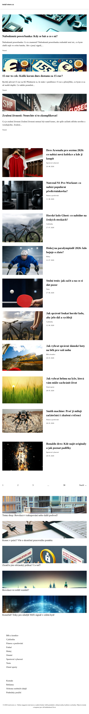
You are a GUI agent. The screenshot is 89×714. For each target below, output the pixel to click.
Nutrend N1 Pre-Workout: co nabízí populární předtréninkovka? (63, 187)
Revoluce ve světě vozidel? (15, 590)
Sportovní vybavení (52, 163)
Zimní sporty (50, 387)
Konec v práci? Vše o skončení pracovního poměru (27, 540)
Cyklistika (49, 224)
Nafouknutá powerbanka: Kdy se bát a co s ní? (30, 36)
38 (64, 485)
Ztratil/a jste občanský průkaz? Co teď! (21, 565)
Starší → (83, 485)
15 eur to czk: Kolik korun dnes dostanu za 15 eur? (32, 75)
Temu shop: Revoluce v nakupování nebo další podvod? (30, 515)
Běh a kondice (50, 354)
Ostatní (4, 50)
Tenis (48, 289)
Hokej (48, 256)
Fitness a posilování (52, 195)
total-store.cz (8, 4)
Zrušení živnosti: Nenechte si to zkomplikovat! (29, 115)
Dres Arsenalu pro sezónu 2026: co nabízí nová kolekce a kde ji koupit (65, 154)
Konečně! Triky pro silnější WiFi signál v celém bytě (28, 615)
